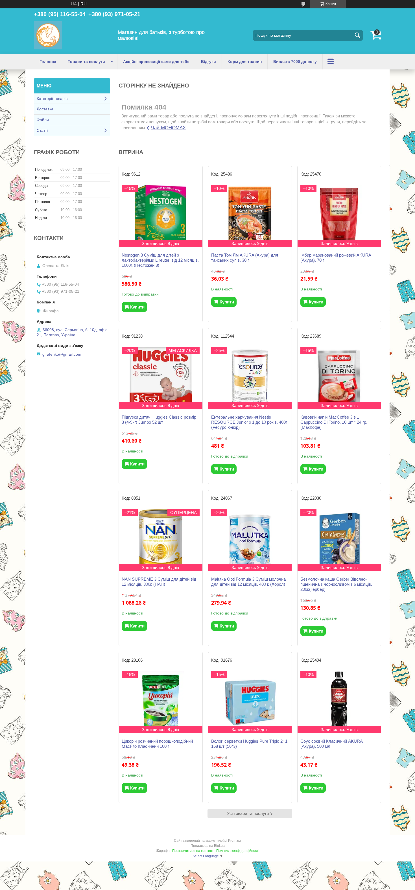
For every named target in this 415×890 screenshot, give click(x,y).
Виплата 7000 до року (295, 61)
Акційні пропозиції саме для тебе (156, 61)
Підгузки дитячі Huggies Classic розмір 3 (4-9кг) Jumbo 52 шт (159, 420)
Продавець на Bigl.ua (208, 846)
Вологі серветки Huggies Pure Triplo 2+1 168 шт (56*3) (249, 744)
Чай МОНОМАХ (168, 127)
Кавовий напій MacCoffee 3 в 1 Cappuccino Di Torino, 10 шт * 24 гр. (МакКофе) (333, 422)
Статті (42, 130)
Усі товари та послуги (248, 813)
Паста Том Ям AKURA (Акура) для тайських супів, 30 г (244, 258)
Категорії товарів (52, 98)
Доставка (45, 109)
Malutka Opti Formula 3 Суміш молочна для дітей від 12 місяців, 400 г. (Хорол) (248, 582)
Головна (48, 61)
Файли (43, 119)
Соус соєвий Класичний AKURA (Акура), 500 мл (331, 744)
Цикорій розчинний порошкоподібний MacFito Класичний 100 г (157, 744)
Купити (137, 307)
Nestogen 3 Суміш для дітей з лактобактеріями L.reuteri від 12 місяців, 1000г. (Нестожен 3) (160, 260)
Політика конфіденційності (237, 851)
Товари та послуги (86, 61)
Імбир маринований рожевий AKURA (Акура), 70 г (335, 258)
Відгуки (208, 61)
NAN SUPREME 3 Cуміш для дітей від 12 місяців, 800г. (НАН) (159, 582)
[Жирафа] (48, 35)
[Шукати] (357, 35)
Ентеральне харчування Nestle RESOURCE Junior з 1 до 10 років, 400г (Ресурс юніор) (249, 422)
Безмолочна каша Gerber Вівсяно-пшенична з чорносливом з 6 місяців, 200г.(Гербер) (336, 584)
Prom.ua (234, 841)
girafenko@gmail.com (61, 354)
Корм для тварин (245, 61)
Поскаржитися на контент (193, 851)
